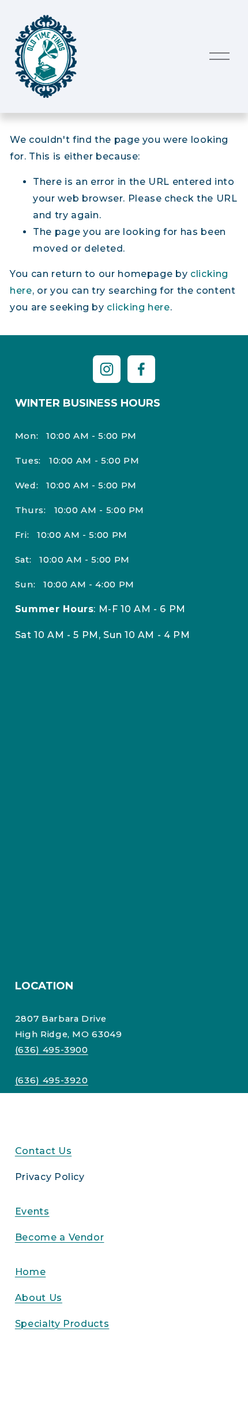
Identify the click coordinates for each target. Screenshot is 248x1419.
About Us (38, 1297)
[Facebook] (141, 369)
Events (32, 1211)
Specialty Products (62, 1323)
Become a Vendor (59, 1237)
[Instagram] (107, 369)
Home (30, 1271)
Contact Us (43, 1150)
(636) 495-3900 (51, 1050)
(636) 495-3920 (51, 1080)
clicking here (138, 307)
